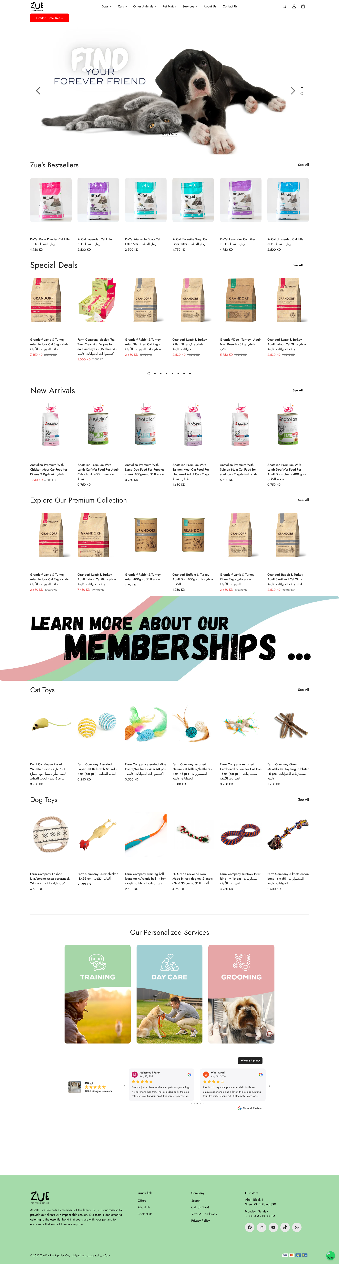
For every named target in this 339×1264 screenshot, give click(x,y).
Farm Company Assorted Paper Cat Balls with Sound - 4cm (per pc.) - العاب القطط (96, 769)
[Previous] (38, 90)
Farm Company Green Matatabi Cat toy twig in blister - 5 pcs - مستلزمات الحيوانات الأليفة (288, 771)
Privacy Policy (200, 1220)
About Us (210, 6)
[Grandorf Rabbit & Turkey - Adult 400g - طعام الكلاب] (146, 540)
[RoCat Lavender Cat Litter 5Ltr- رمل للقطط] (98, 205)
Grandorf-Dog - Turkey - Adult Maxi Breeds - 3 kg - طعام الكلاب (240, 344)
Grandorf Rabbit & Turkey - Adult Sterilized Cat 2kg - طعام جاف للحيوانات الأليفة (143, 344)
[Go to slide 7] (200, 1103)
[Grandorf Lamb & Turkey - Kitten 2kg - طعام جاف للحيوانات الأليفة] (193, 305)
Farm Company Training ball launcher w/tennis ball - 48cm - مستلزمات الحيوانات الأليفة (145, 879)
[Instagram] (261, 1227)
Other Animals (143, 6)
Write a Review (250, 1061)
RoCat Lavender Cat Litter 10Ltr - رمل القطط (237, 241)
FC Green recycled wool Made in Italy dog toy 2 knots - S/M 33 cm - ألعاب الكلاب (192, 879)
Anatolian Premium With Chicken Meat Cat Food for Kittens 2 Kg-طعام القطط (48, 469)
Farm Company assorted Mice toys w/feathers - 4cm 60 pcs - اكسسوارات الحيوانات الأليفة (145, 769)
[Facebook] (249, 1227)
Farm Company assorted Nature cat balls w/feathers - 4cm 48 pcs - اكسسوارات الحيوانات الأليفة (192, 771)
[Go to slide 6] (197, 1103)
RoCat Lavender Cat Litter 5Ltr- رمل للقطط (95, 241)
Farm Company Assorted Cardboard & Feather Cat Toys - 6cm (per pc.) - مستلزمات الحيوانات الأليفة (241, 771)
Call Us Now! (200, 1207)
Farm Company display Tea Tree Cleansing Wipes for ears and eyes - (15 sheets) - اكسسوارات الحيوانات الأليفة (96, 346)
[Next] (293, 90)
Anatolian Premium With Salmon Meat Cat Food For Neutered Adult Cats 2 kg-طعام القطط (190, 472)
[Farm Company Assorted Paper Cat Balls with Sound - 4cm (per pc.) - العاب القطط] (98, 730)
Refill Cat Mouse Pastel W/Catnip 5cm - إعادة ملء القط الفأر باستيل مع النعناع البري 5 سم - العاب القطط (48, 771)
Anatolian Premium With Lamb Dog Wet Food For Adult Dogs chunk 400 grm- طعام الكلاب (286, 472)
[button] (303, 6)
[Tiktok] (285, 1227)
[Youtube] (273, 1227)
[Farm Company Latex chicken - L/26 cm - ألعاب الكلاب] (98, 840)
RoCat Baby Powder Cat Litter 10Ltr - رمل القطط (50, 241)
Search (195, 1200)
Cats (121, 6)
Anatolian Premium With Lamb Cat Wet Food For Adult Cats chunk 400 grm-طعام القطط (97, 472)
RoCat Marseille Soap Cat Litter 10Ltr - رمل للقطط (190, 241)
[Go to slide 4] (191, 1103)
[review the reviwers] (189, 1074)
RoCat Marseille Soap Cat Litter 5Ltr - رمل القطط (142, 241)
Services (188, 6)
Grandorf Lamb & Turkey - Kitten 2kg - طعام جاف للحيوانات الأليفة (190, 344)
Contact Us (230, 6)
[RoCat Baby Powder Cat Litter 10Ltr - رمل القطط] (51, 205)
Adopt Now (169, 134)
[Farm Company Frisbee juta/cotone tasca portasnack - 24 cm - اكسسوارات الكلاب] (51, 840)
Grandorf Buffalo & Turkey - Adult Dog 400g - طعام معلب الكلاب (192, 579)
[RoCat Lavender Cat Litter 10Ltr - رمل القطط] (241, 205)
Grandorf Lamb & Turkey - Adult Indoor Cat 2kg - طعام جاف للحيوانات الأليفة (286, 344)
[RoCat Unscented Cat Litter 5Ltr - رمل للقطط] (288, 205)
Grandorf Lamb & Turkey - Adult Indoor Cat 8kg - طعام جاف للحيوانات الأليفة (49, 344)
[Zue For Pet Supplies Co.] (37, 6)
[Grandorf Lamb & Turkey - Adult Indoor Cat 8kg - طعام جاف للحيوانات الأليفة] (51, 305)
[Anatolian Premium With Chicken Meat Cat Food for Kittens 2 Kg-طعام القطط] (51, 431)
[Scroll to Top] (331, 1242)
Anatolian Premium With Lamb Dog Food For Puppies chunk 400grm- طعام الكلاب (144, 469)
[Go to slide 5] (194, 1103)
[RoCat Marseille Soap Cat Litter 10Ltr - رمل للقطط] (193, 205)
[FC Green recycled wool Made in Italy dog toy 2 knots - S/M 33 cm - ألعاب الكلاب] (193, 840)
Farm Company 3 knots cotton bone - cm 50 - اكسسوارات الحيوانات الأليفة (288, 879)
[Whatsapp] (297, 1227)
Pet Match (169, 6)
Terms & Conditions (204, 1214)
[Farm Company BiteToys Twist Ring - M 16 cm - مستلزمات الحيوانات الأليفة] (241, 840)
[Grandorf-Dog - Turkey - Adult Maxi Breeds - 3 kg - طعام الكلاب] (241, 305)
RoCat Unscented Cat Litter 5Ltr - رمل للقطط (286, 241)
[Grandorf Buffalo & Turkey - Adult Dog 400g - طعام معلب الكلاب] (193, 540)
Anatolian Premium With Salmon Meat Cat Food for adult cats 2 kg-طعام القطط (239, 469)
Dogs (104, 6)
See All (303, 164)
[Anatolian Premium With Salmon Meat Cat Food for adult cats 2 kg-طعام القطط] (241, 431)
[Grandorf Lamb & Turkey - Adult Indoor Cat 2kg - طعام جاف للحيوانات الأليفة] (288, 305)
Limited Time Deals (49, 18)
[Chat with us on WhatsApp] (330, 1255)
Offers (142, 1200)
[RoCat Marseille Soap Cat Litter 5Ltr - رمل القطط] (146, 205)
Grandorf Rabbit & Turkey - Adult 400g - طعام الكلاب (143, 577)
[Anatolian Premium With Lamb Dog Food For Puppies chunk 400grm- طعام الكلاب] (146, 431)
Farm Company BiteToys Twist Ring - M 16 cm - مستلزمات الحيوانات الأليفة (240, 879)
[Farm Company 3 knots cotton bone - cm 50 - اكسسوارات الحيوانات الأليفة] (288, 840)
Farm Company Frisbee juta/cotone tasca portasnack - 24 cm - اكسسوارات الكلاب (50, 879)
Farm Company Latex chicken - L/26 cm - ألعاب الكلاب (97, 876)
